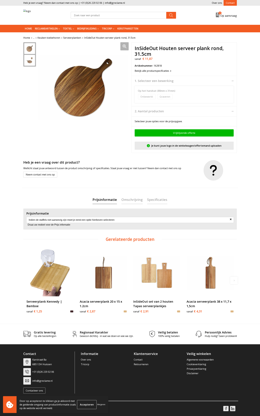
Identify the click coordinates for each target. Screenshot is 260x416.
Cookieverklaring (196, 364)
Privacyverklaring (196, 368)
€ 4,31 (194, 311)
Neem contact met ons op (40, 174)
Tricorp (107, 28)
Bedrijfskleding (87, 28)
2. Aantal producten (149, 111)
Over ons (217, 3)
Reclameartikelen (46, 28)
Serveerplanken (72, 37)
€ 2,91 (141, 311)
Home (28, 28)
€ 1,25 (34, 311)
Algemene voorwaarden (200, 359)
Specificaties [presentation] (157, 199)
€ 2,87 (87, 311)
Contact (230, 3)
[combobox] (118, 15)
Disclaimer (192, 373)
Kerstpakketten (127, 28)
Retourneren (141, 364)
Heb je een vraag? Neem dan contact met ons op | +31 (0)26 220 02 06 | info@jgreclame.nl (74, 3)
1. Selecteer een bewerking (154, 81)
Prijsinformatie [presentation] (105, 199)
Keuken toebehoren (48, 37)
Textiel (67, 28)
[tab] (105, 199)
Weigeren (101, 404)
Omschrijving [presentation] (132, 199)
